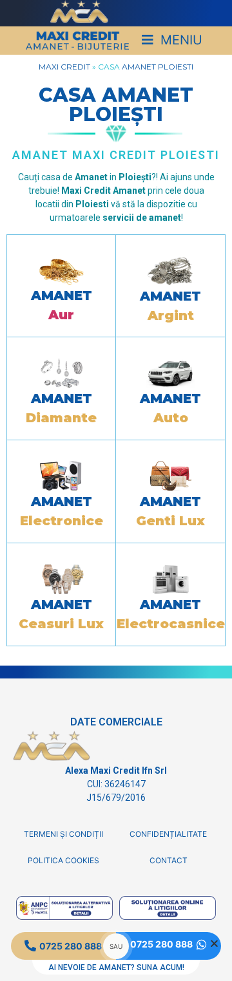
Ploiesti (175, 66)
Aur (61, 314)
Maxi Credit (64, 66)
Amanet (139, 66)
